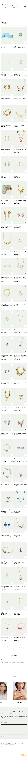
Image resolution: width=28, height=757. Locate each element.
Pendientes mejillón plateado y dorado (7, 175)
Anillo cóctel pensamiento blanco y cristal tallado (20, 73)
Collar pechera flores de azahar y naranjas (20, 201)
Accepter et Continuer (23, 755)
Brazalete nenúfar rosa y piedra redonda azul (20, 252)
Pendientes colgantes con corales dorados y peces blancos (7, 150)
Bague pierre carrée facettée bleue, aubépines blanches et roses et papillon (20, 47)
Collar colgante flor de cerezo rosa (6, 638)
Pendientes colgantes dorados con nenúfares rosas (20, 612)
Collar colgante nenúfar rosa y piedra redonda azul (20, 587)
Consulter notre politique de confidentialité (9, 749)
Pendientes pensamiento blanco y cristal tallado (7, 73)
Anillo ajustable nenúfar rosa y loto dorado (6, 587)
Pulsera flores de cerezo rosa (19, 637)
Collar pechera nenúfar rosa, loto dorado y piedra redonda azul (7, 252)
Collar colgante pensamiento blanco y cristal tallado (19, 330)
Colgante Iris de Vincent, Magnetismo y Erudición (19, 561)
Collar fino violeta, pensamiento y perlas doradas (20, 510)
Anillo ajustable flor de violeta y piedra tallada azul (7, 356)
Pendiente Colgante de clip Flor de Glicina (7, 434)
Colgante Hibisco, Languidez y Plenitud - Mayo (6, 612)
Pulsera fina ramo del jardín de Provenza (20, 383)
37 (19, 647)
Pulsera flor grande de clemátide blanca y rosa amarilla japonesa (7, 305)
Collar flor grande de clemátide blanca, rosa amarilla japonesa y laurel (20, 279)
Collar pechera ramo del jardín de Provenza (7, 408)
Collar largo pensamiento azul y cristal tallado (20, 485)
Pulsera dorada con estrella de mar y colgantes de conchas (6, 124)
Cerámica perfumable (5, 200)
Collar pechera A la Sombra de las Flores (20, 434)
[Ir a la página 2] (26, 647)
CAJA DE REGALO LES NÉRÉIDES (5, 46)
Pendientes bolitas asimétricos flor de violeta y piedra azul (6, 383)
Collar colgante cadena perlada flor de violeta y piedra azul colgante (20, 357)
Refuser (4, 754)
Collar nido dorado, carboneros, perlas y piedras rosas (20, 99)
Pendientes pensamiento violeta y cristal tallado (20, 459)
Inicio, (12, 655)
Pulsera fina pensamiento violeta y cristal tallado (7, 459)
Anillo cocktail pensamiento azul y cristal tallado (7, 510)
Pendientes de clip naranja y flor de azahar (7, 99)
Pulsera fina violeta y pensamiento (5, 485)
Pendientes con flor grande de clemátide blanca (6, 278)
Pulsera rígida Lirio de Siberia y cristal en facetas (7, 561)
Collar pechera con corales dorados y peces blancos (19, 124)
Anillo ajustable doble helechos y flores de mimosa (20, 408)
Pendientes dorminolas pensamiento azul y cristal (6, 536)
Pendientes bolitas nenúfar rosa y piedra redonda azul (20, 227)
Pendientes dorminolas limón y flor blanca (20, 175)
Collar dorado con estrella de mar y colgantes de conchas (20, 150)
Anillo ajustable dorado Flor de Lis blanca (20, 305)
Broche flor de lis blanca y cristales (6, 330)
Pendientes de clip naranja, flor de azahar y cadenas (7, 227)
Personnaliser (14, 754)
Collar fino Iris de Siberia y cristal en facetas (19, 536)
